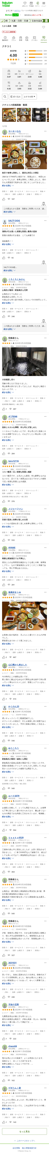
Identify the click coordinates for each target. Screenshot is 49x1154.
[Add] (43, 27)
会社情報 (16, 1148)
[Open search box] (5, 96)
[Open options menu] (45, 131)
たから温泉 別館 (9, 26)
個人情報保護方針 (29, 1148)
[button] (9, 115)
